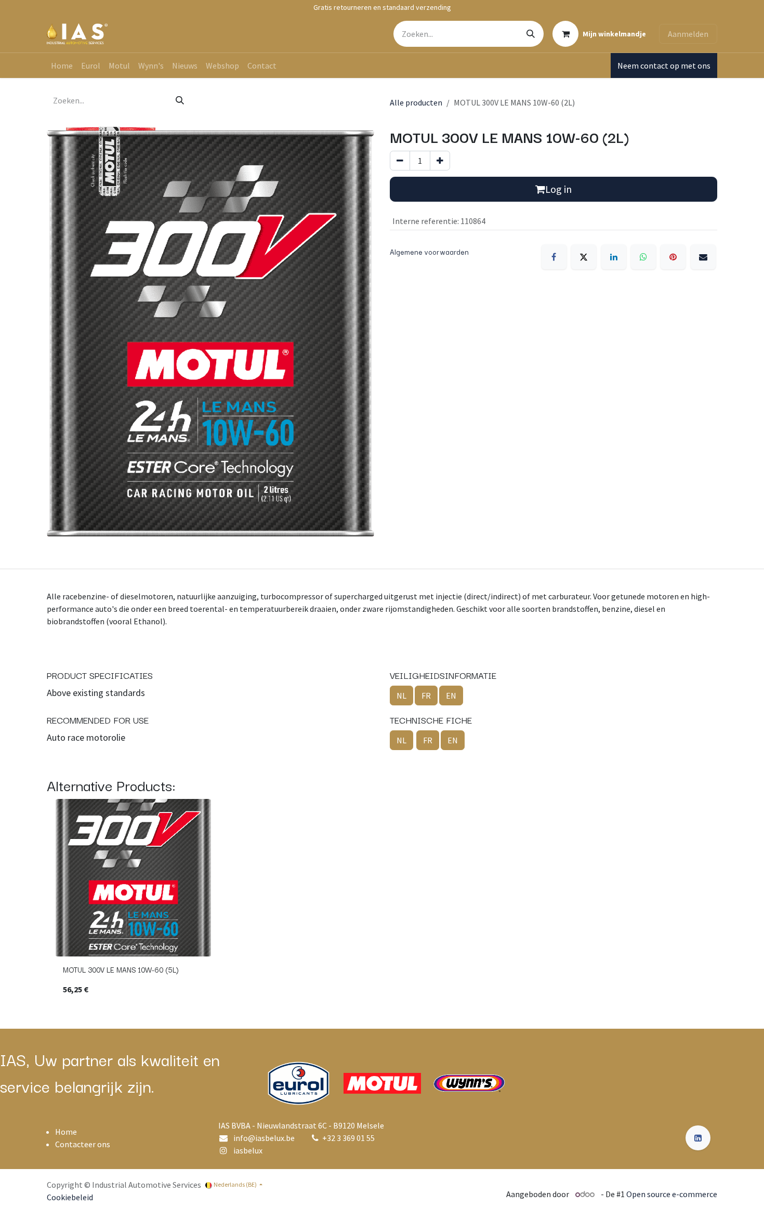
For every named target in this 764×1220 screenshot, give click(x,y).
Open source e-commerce (671, 1194)
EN (451, 695)
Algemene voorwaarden (429, 251)
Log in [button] (558, 188)
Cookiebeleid (70, 1197)
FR (426, 695)
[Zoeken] (531, 34)
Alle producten (416, 102)
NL (401, 695)
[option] (382, 901)
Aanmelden (688, 34)
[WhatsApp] (643, 256)
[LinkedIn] (613, 256)
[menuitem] (62, 65)
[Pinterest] (673, 256)
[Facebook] (554, 256)
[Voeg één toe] (440, 160)
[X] (583, 256)
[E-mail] (703, 256)
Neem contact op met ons (663, 65)
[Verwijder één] (400, 160)
